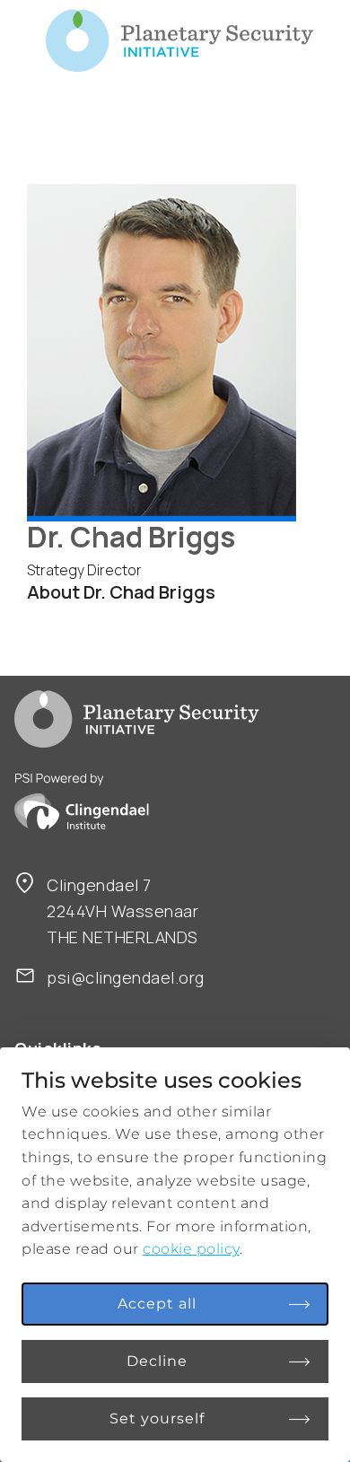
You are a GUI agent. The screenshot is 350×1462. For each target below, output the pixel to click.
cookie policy (191, 1248)
